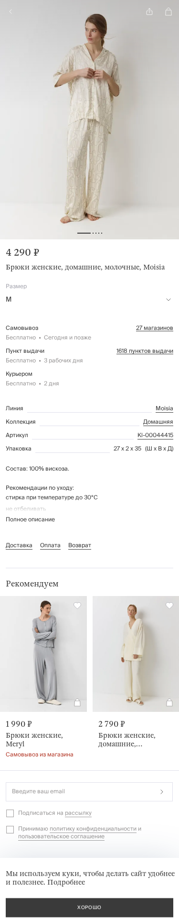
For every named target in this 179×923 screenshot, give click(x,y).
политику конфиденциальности (93, 829)
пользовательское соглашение (61, 837)
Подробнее (66, 882)
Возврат (79, 545)
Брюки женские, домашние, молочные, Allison (128, 739)
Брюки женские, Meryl (34, 739)
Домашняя (158, 422)
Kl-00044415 (155, 435)
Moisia (164, 409)
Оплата (50, 545)
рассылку (78, 813)
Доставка (19, 545)
